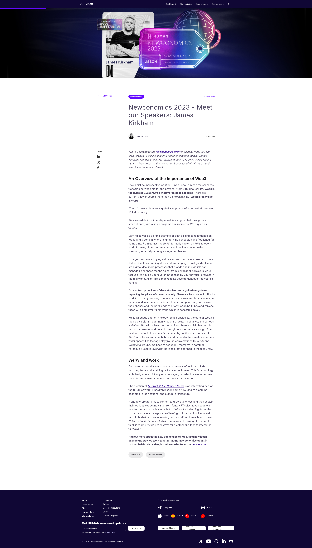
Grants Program (110, 515)
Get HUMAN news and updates (104, 523)
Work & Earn (88, 516)
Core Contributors (111, 508)
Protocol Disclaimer (190, 528)
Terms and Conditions (217, 528)
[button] (202, 4)
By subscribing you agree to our (98, 532)
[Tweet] (98, 162)
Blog (84, 508)
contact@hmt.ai (169, 528)
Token (106, 504)
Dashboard (171, 4)
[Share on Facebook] (98, 168)
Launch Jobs (88, 512)
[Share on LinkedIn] (98, 157)
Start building (186, 4)
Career (106, 512)
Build (84, 500)
